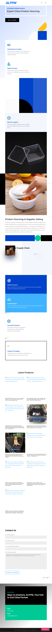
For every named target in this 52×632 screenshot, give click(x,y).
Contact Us (45, 629)
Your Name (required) (10, 534)
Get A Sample (12, 20)
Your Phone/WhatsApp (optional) (12, 546)
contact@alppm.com (12, 615)
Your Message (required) (10, 552)
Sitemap (23, 630)
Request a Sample (12, 572)
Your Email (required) (9, 540)
